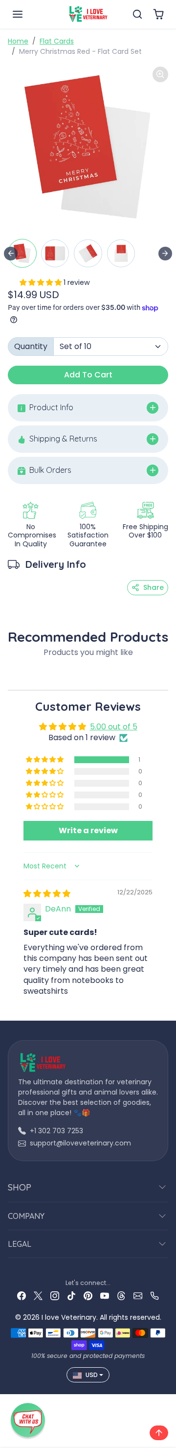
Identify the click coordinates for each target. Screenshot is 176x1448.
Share (153, 587)
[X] (38, 1295)
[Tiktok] (71, 1295)
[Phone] (154, 1295)
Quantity (30, 346)
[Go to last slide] (11, 253)
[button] (27, 14)
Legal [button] (19, 1244)
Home (18, 41)
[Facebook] (21, 1295)
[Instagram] (54, 1295)
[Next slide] (165, 253)
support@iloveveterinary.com (80, 1143)
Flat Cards (57, 41)
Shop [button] (19, 1187)
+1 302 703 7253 (56, 1131)
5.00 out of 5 (113, 726)
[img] (46, 893)
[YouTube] (104, 1295)
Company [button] (26, 1216)
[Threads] (121, 1295)
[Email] (138, 1295)
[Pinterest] (88, 1295)
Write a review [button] (88, 830)
